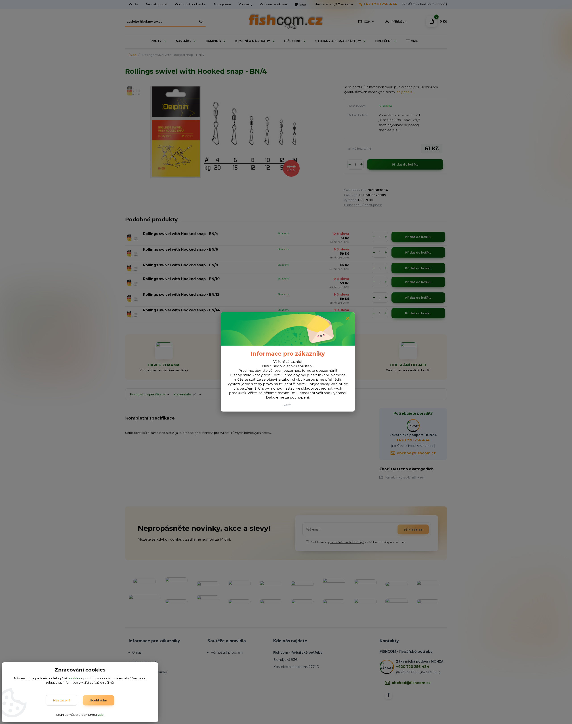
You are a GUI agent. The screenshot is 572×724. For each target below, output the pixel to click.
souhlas (74, 678)
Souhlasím (98, 700)
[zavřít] (347, 318)
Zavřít (288, 405)
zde (101, 714)
